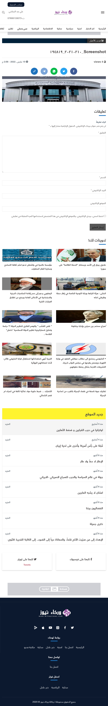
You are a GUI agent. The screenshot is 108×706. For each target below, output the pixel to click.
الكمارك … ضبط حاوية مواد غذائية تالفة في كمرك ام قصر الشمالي (28, 393)
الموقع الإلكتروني (98, 203)
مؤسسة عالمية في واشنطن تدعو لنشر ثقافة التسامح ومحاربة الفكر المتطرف (28, 267)
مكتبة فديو (29, 647)
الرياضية (55, 687)
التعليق (102, 132)
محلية (40, 647)
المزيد (7, 424)
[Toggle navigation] (103, 12)
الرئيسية (80, 647)
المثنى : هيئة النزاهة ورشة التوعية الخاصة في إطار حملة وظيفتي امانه (81, 295)
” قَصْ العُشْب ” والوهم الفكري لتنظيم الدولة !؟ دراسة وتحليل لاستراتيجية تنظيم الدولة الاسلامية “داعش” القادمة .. (27, 330)
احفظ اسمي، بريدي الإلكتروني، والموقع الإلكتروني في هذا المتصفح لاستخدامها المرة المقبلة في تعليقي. (57, 216)
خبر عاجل (50, 647)
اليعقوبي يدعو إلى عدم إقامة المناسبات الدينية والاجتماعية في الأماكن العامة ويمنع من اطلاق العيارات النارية (31, 297)
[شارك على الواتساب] (54, 71)
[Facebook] (73, 71)
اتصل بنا (69, 647)
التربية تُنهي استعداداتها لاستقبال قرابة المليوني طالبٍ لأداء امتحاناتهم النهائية (28, 360)
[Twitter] (63, 71)
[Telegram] (44, 71)
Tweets (27, 564)
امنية (59, 647)
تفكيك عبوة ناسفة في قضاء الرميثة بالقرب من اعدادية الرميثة (81, 393)
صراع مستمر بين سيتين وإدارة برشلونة (88, 326)
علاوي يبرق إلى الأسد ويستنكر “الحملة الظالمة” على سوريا (82, 267)
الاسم (102, 177)
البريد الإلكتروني (98, 190)
